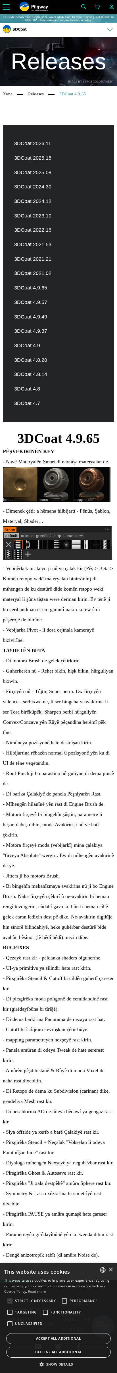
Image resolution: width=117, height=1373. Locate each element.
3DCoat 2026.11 (32, 143)
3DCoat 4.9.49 (30, 317)
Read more (37, 1291)
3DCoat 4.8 (27, 389)
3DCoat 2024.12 (32, 201)
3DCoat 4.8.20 (30, 360)
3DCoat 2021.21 (32, 259)
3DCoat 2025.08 (32, 172)
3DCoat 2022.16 (32, 230)
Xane (7, 94)
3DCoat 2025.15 (32, 158)
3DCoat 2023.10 (32, 216)
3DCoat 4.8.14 (30, 374)
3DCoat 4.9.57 (30, 302)
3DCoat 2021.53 (32, 244)
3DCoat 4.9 (27, 345)
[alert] (58, 1318)
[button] (58, 1363)
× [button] (110, 1270)
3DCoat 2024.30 (32, 187)
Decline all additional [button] (58, 1352)
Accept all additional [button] (58, 1338)
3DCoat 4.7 (27, 403)
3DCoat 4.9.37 (30, 331)
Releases (36, 94)
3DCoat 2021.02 (32, 273)
